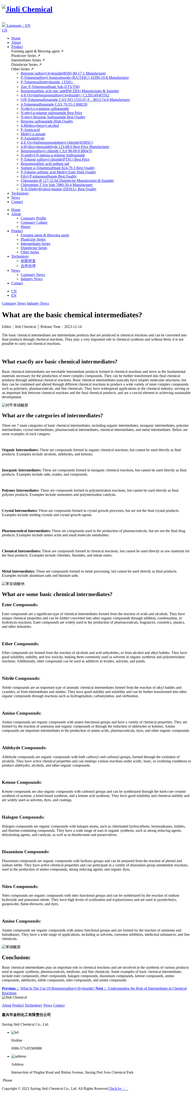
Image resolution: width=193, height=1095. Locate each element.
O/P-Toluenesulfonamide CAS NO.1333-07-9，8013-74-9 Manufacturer (75, 100)
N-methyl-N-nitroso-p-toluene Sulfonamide (53, 155)
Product (17, 47)
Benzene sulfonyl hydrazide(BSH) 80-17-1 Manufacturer (63, 73)
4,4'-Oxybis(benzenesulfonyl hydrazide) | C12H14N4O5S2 (65, 95)
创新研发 (28, 261)
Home (15, 38)
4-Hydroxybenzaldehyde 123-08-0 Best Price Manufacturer (65, 147)
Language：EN (18, 26)
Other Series (30, 252)
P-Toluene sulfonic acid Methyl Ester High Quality (58, 172)
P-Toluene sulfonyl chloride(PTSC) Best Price (55, 159)
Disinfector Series (34, 248)
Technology (20, 193)
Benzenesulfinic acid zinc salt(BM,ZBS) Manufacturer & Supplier (70, 91)
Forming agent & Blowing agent (45, 235)
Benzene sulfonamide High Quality (47, 121)
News (15, 197)
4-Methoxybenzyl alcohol (40, 125)
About (16, 42)
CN (4, 30)
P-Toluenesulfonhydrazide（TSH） (48, 82)
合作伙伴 (28, 266)
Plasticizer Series (33, 239)
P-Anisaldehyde (32, 138)
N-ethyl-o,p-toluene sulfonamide (45, 109)
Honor (25, 227)
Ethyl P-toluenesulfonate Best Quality (49, 176)
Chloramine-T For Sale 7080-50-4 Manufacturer (56, 185)
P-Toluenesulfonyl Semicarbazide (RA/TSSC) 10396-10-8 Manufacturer (75, 78)
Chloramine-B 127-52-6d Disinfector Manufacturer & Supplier (67, 181)
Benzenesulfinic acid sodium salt (45, 164)
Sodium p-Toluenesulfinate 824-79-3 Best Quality (58, 168)
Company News (33, 275)
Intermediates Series (35, 244)
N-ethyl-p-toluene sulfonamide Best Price (51, 113)
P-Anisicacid (30, 130)
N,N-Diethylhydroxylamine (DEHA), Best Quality (58, 189)
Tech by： (119, 1089)
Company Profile (33, 218)
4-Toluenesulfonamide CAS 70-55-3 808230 (54, 104)
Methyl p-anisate (33, 134)
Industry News (32, 279)
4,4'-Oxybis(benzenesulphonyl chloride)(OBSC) (57, 142)
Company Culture (34, 222)
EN (13, 295)
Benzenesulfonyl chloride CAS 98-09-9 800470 (56, 151)
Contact (17, 202)
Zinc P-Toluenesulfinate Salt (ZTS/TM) (50, 87)
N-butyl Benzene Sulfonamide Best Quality (53, 117)
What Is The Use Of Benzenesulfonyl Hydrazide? (49, 988)
